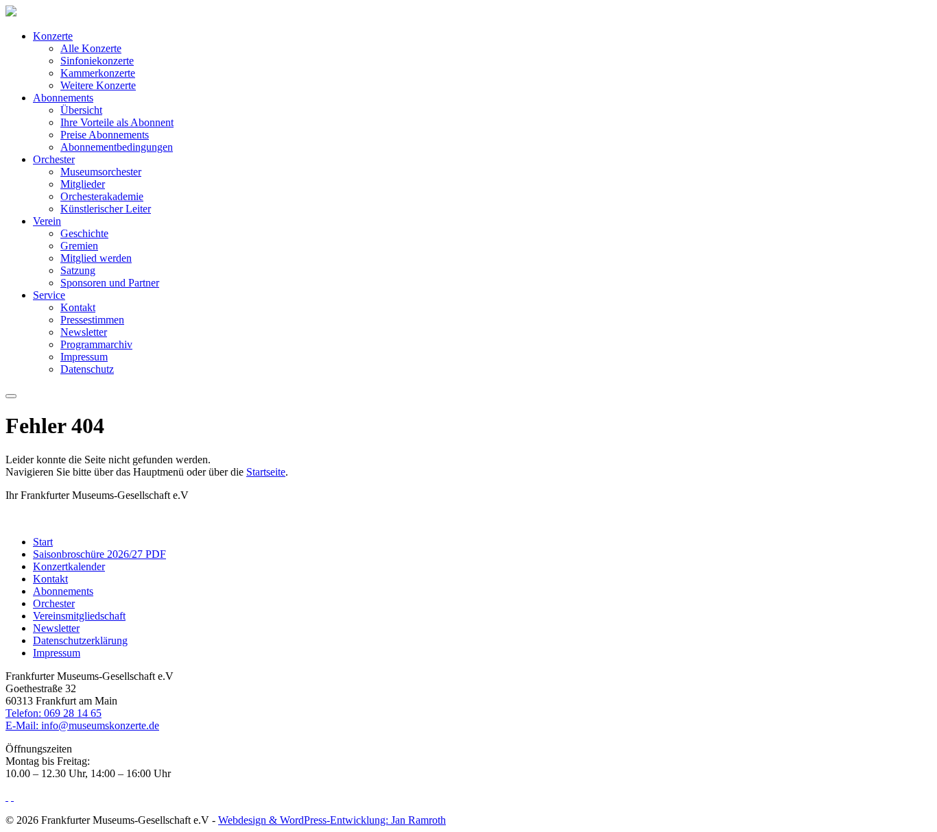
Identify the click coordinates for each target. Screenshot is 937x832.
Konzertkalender (69, 566)
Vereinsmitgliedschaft (79, 616)
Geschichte (84, 233)
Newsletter (83, 332)
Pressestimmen (92, 320)
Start (43, 542)
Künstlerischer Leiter (105, 209)
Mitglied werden (96, 258)
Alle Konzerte (90, 48)
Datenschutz (87, 369)
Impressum (84, 357)
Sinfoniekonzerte (97, 60)
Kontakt (77, 307)
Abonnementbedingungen (116, 147)
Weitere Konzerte (98, 85)
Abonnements (63, 97)
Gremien (79, 246)
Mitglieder (82, 184)
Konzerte (53, 36)
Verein (47, 221)
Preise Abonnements (104, 134)
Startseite (265, 472)
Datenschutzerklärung (80, 640)
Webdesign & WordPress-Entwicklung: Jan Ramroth (332, 820)
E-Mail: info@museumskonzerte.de (82, 725)
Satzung (77, 270)
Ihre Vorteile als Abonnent (117, 122)
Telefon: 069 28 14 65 (53, 713)
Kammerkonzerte (97, 73)
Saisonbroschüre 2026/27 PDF (99, 554)
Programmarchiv (96, 344)
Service (49, 295)
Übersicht (81, 110)
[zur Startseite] (10, 13)
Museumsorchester (100, 172)
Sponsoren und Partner (109, 283)
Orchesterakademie (101, 196)
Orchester (54, 159)
